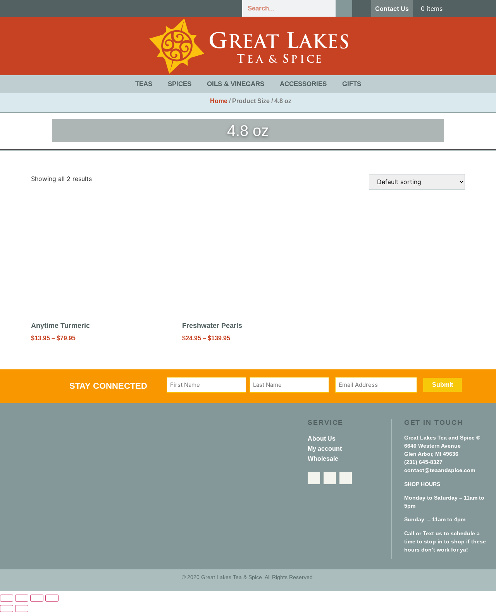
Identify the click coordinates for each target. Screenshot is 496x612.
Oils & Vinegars (235, 84)
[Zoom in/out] (6, 598)
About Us (322, 438)
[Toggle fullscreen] (21, 598)
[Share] (36, 598)
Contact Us (392, 8)
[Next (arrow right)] (21, 608)
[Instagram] (345, 478)
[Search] (344, 8)
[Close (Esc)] (52, 598)
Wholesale (323, 458)
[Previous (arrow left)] (6, 608)
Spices (179, 84)
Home (218, 101)
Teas (143, 84)
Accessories (303, 84)
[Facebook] (314, 478)
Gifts (351, 84)
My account (325, 448)
